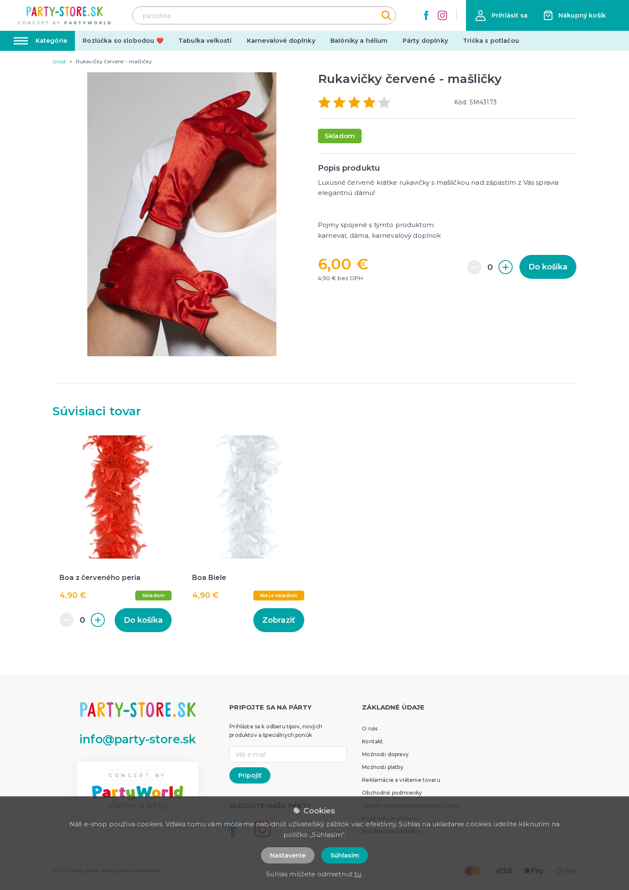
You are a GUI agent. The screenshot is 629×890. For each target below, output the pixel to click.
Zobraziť (278, 620)
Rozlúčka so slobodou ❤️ (123, 40)
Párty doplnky (425, 40)
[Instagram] (442, 15)
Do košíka (547, 267)
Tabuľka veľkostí (205, 40)
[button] (501, 15)
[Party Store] (65, 15)
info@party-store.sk (137, 739)
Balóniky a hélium (359, 40)
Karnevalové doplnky (281, 40)
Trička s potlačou (491, 40)
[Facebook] (426, 15)
